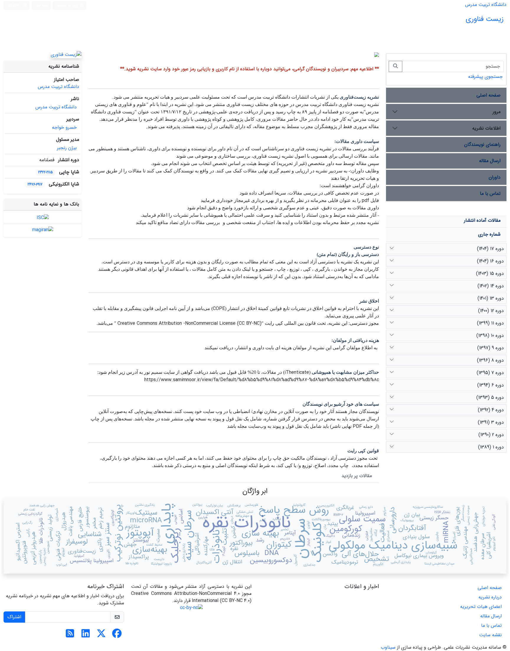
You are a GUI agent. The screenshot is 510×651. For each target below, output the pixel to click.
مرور (497, 111)
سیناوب (388, 647)
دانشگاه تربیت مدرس (485, 4)
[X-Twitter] (101, 635)
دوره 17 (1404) (490, 248)
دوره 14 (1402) (491, 286)
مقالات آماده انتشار (482, 220)
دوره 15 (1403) (490, 273)
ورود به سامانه (69, 5)
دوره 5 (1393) (490, 397)
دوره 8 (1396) (490, 360)
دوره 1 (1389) (491, 447)
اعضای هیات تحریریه (481, 606)
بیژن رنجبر (67, 147)
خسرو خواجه (64, 127)
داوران (495, 177)
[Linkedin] (86, 635)
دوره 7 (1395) (490, 372)
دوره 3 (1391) (491, 422)
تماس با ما (490, 193)
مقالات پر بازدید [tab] (356, 475)
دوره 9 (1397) (490, 348)
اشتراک (14, 617)
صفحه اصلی (488, 95)
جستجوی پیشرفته (485, 76)
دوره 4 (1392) (491, 410)
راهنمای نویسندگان (482, 144)
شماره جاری (489, 234)
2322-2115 (45, 172)
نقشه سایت (490, 635)
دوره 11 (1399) (490, 323)
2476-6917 (34, 184)
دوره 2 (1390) (491, 434)
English (15, 5)
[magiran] (42, 230)
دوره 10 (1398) (490, 335)
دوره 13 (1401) (491, 298)
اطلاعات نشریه (486, 128)
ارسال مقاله (490, 160)
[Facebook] (117, 635)
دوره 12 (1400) (491, 310)
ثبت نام (42, 5)
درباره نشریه (490, 597)
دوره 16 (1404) (490, 261)
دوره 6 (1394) (490, 385)
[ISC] (43, 217)
